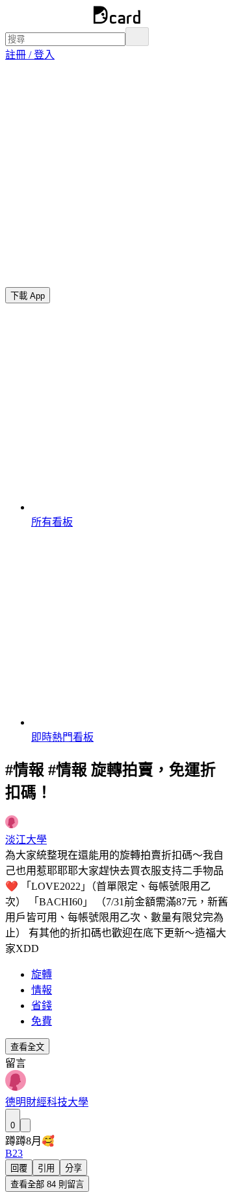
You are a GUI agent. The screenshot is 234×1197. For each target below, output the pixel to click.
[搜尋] (137, 36)
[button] (30, 54)
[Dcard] (117, 21)
